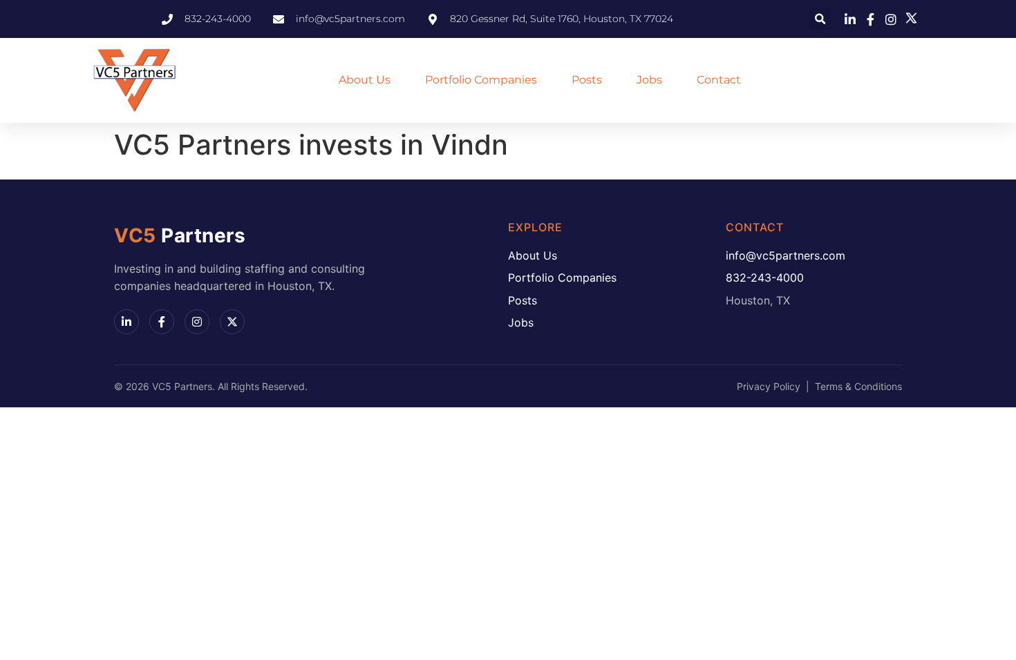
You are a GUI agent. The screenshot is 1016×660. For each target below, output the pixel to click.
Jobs (649, 79)
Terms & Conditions (858, 386)
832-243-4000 (765, 277)
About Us (365, 79)
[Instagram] (197, 321)
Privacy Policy (768, 386)
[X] (232, 321)
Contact (719, 79)
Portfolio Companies (481, 79)
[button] (820, 19)
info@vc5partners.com (785, 255)
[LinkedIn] (126, 321)
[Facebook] (161, 321)
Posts (587, 79)
